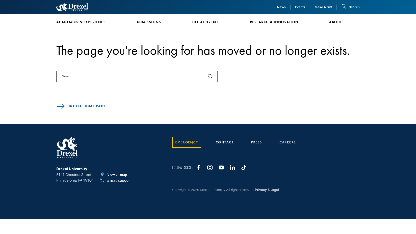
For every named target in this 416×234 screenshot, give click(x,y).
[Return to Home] (72, 7)
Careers (288, 142)
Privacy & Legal (267, 190)
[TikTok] (243, 167)
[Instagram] (210, 167)
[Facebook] (198, 167)
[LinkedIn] (232, 167)
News (281, 7)
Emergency (186, 142)
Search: (67, 76)
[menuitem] (90, 22)
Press (256, 142)
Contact (225, 142)
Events (300, 7)
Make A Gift (323, 7)
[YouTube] (221, 167)
